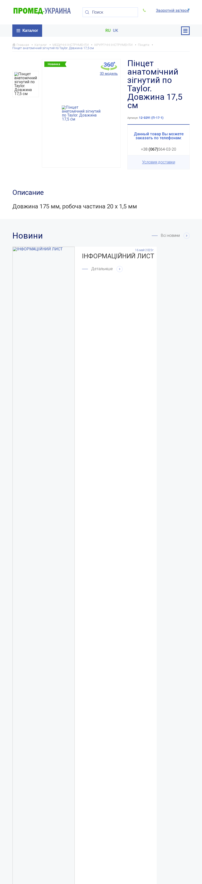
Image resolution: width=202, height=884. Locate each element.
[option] (25, 84)
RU (108, 31)
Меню (185, 30)
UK (115, 31)
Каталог (30, 30)
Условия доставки (158, 162)
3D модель (109, 73)
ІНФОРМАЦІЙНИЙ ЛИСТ (118, 256)
